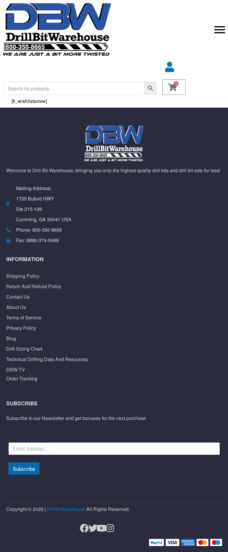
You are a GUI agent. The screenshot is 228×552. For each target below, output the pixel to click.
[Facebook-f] (82, 528)
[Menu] (171, 29)
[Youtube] (99, 528)
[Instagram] (107, 528)
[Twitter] (90, 528)
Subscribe (24, 468)
